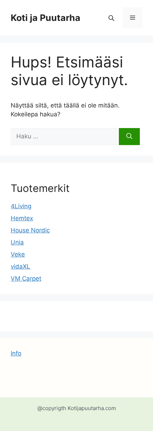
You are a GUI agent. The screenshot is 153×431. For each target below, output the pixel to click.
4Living (21, 206)
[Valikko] (132, 17)
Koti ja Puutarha (45, 17)
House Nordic (30, 230)
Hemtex (22, 218)
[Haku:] (65, 136)
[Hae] (129, 136)
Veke (18, 254)
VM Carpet (26, 278)
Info (16, 353)
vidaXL (20, 266)
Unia (17, 242)
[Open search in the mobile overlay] (112, 18)
